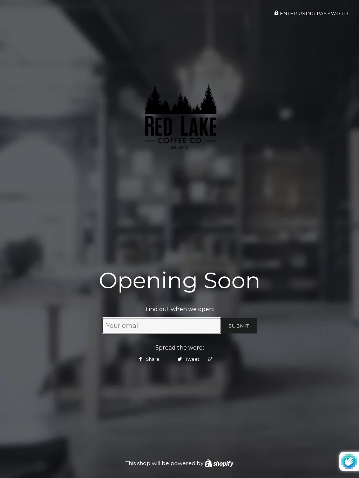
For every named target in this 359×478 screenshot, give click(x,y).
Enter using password (313, 13)
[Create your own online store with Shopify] (219, 463)
